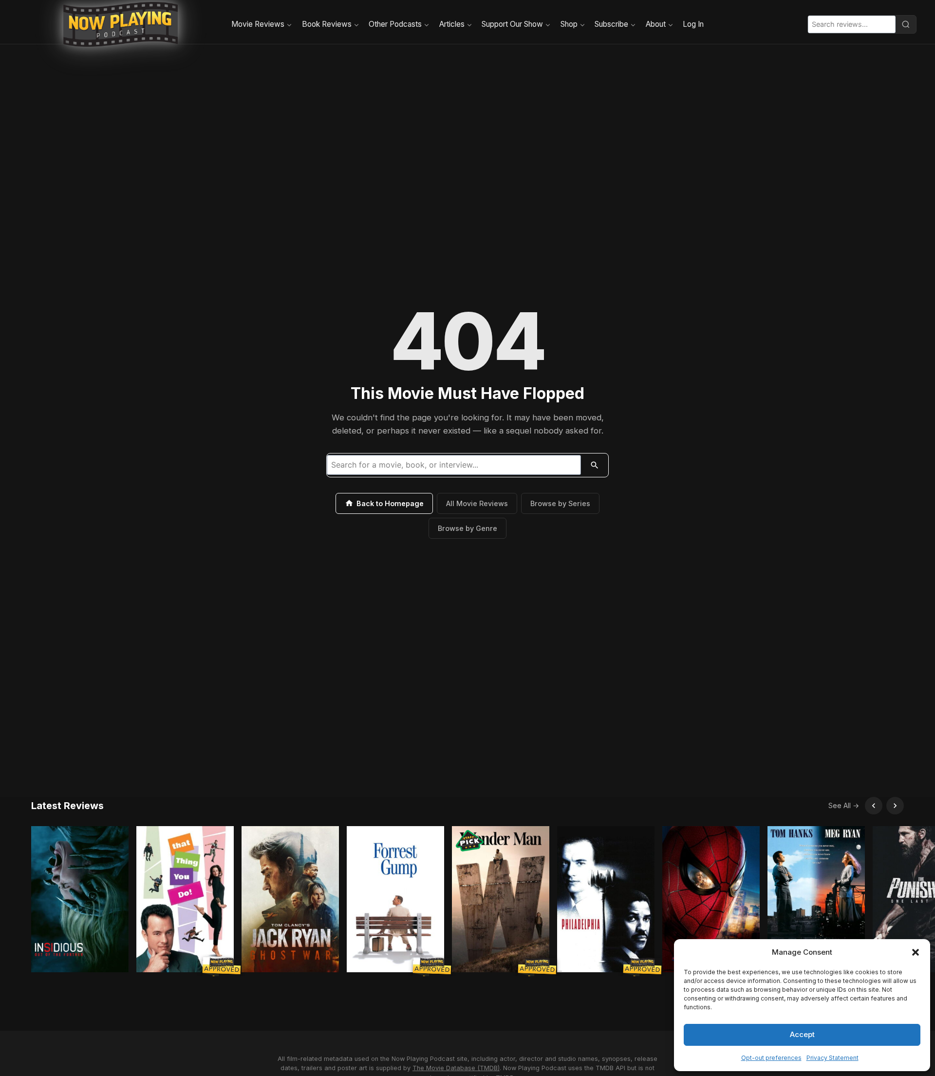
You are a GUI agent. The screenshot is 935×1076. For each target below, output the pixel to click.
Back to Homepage (390, 503)
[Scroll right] (895, 805)
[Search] (906, 24)
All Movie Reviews (477, 503)
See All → (843, 805)
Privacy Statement (832, 1057)
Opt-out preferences (771, 1057)
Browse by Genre (467, 528)
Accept (802, 1034)
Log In (693, 24)
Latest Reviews (67, 806)
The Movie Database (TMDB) (456, 1068)
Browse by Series (560, 503)
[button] (915, 952)
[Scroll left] (873, 805)
